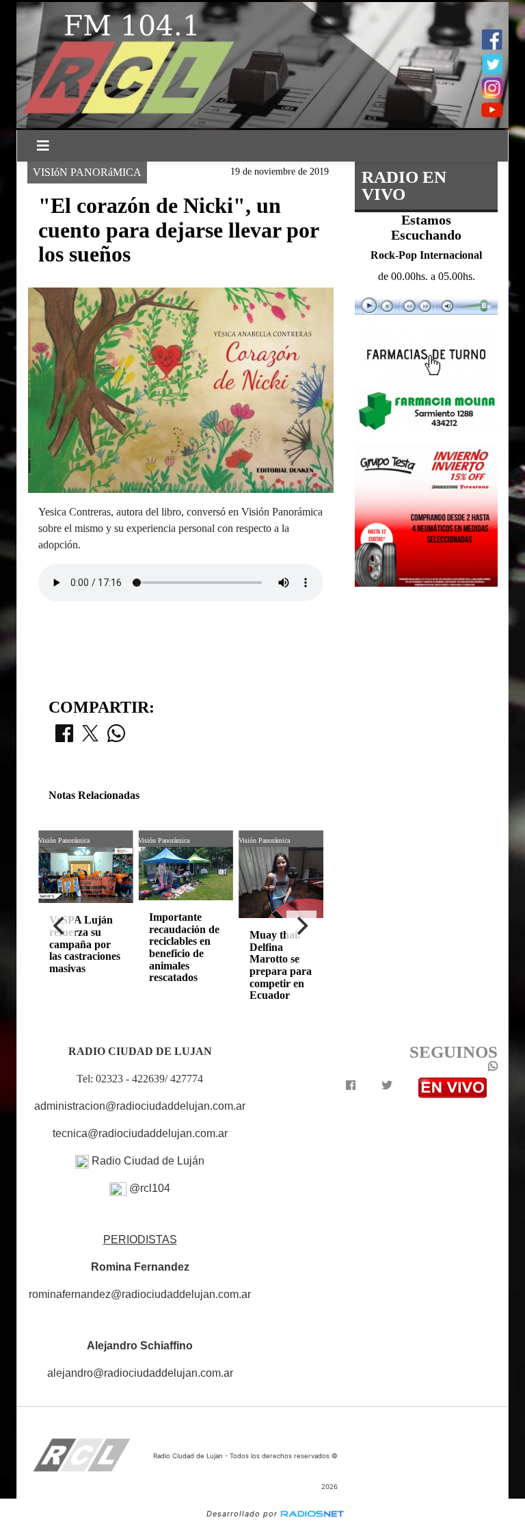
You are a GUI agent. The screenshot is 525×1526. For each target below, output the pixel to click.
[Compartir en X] (90, 737)
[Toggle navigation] (43, 146)
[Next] (301, 926)
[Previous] (60, 926)
